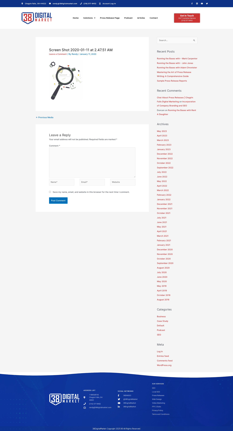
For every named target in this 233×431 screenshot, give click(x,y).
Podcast (128, 18)
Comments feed (164, 360)
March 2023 (163, 140)
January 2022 (163, 199)
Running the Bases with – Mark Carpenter (177, 58)
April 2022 (162, 186)
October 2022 (164, 163)
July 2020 (162, 272)
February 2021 (164, 240)
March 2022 (163, 190)
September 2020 (165, 263)
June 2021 (162, 222)
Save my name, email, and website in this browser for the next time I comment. (91, 192)
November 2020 (165, 254)
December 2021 (164, 204)
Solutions (88, 18)
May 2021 (161, 226)
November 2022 (165, 158)
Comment (54, 145)
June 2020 (162, 277)
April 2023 (162, 135)
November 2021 (164, 208)
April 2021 (162, 231)
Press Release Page (110, 18)
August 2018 (163, 299)
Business (161, 316)
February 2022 (164, 195)
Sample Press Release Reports (172, 81)
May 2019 (162, 286)
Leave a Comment (58, 54)
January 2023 (164, 149)
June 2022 (162, 176)
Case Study (162, 321)
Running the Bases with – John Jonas (175, 63)
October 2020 (164, 258)
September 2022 (165, 167)
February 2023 (164, 144)
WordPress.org (164, 365)
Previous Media (44, 117)
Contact (154, 18)
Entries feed (163, 356)
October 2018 (163, 295)
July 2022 (162, 172)
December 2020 (165, 249)
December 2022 (165, 154)
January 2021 (163, 245)
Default (160, 325)
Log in (160, 351)
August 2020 (163, 267)
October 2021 (163, 213)
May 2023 (162, 131)
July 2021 (161, 217)
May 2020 (162, 281)
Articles (141, 18)
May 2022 (162, 181)
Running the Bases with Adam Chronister (177, 67)
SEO (159, 334)
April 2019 (162, 290)
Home (76, 18)
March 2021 (162, 236)
